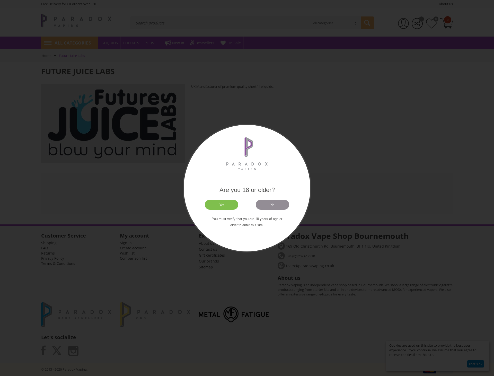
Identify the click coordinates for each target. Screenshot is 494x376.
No (272, 205)
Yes (221, 205)
